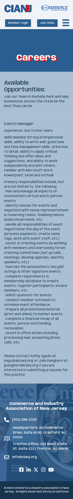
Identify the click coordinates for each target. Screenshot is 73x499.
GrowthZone (60, 491)
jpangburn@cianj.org (21, 365)
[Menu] (66, 22)
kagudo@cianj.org (18, 361)
